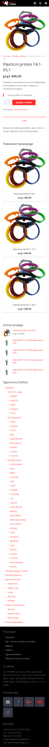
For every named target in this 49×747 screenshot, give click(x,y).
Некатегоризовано (14, 622)
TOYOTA (14, 455)
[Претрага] (40, 3)
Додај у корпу (24, 102)
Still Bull (11, 600)
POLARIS (14, 409)
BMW (12, 473)
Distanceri (9, 387)
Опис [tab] (24, 120)
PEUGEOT (14, 537)
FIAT (12, 481)
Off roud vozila (14, 417)
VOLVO (13, 566)
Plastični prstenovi (19, 56)
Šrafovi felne (13, 617)
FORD (12, 421)
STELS (13, 413)
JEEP (12, 434)
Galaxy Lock (13, 588)
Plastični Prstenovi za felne (17, 658)
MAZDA (13, 511)
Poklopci (9, 650)
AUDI (12, 468)
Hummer (14, 426)
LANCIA (13, 502)
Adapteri (9, 645)
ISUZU (13, 430)
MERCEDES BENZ (18, 519)
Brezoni (11, 609)
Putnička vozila (14, 460)
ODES (12, 404)
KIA (11, 498)
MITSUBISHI (15, 443)
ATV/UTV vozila (15, 392)
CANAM (13, 396)
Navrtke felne (14, 613)
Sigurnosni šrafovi (13, 579)
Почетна (6, 56)
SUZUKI (13, 451)
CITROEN (14, 477)
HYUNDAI (14, 494)
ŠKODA (13, 549)
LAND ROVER (16, 438)
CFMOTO (14, 400)
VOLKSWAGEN (16, 562)
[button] (42, 14)
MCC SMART (15, 515)
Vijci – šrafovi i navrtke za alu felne (20, 641)
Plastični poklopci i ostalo (16, 571)
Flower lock (13, 583)
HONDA (13, 490)
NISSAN (13, 447)
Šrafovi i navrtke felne (15, 605)
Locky (10, 592)
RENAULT (14, 541)
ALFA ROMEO (16, 464)
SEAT (12, 545)
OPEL (12, 532)
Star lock (11, 596)
